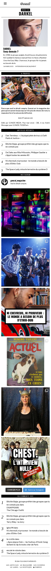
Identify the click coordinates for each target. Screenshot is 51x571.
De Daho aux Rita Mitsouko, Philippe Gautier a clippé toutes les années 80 (26, 153)
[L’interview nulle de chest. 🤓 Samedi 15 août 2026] (25, 461)
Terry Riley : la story (15, 522)
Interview (19, 66)
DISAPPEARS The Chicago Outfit (15, 508)
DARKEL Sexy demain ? (10, 50)
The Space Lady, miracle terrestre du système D (26, 169)
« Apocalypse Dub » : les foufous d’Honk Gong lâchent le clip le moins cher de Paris (27, 543)
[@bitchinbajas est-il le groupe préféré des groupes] (25, 212)
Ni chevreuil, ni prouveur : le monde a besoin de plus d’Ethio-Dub (26, 162)
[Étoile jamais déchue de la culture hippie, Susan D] (25, 411)
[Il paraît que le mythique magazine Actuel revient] (25, 362)
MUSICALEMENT (30, 66)
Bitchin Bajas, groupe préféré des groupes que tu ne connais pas (27, 145)
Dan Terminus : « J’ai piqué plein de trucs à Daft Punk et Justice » (26, 136)
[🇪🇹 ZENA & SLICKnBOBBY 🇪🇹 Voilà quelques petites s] (25, 312)
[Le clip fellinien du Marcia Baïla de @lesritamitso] (25, 262)
